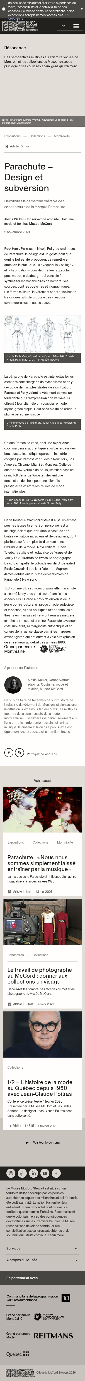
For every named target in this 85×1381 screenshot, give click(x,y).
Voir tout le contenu (46, 1142)
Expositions (12, 136)
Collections (37, 136)
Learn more (56, 1235)
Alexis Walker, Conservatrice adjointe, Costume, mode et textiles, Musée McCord (39, 221)
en (63, 26)
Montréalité (62, 136)
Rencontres (15, 955)
